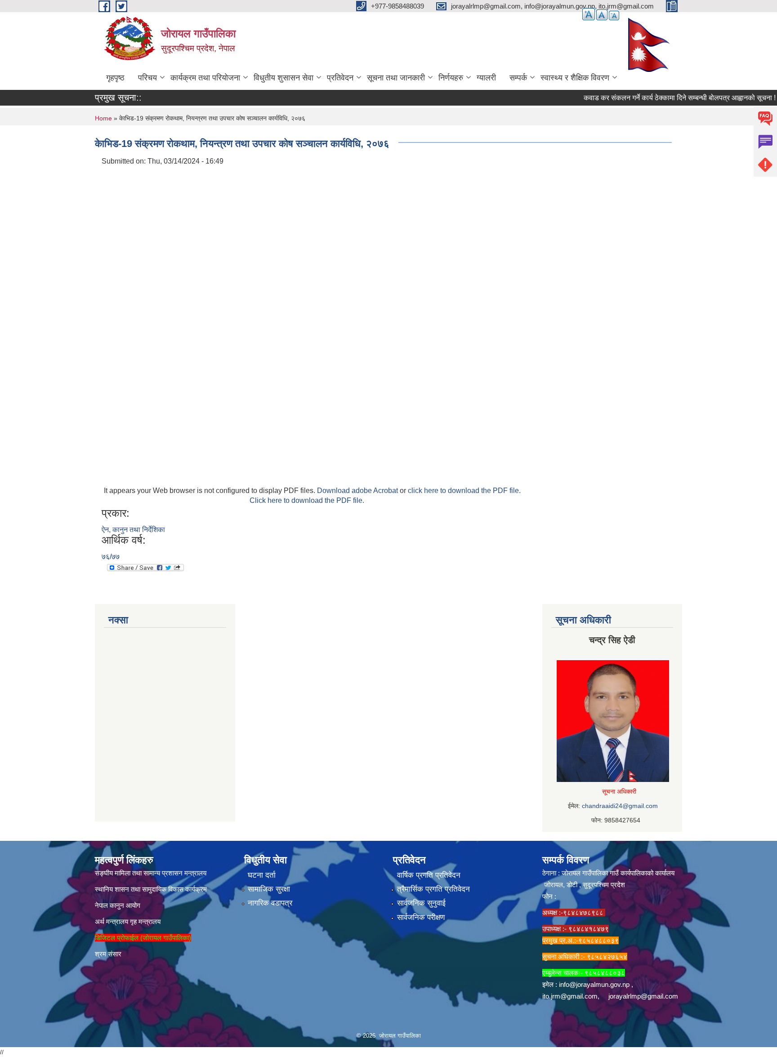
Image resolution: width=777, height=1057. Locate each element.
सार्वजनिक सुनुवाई (421, 903)
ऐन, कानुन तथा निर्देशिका (133, 529)
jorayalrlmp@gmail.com (643, 996)
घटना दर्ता (262, 875)
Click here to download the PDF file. (307, 500)
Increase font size (588, 14)
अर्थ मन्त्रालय (111, 921)
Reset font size (601, 14)
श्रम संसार (108, 954)
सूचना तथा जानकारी (396, 77)
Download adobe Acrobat (358, 490)
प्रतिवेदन (340, 77)
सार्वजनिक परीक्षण (421, 917)
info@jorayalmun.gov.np (594, 984)
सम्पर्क (518, 77)
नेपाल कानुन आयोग (117, 905)
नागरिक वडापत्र (270, 903)
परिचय (147, 77)
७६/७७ (111, 556)
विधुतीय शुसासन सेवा (283, 77)
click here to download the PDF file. (464, 490)
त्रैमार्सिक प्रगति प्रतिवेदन (433, 889)
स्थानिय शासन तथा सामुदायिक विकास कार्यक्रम (151, 889)
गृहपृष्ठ (115, 77)
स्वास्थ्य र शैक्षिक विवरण (574, 77)
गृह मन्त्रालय (145, 921)
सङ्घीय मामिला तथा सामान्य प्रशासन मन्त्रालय (150, 873)
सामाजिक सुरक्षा (269, 889)
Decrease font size (614, 15)
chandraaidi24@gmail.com (620, 805)
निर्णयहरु (450, 77)
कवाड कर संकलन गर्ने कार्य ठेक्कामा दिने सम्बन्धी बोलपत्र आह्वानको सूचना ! (664, 98)
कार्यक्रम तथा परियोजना (205, 77)
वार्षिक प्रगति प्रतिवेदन (428, 875)
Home (103, 118)
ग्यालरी (486, 77)
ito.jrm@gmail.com (570, 996)
